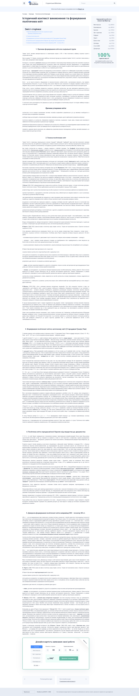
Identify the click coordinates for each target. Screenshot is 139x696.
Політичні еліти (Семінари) (42, 14)
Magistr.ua (81, 9)
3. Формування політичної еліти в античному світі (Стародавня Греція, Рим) (46, 38)
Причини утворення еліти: (35, 33)
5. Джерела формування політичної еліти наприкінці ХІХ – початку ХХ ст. (45, 42)
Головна (24, 14)
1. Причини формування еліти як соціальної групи (39, 31)
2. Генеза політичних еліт (32, 36)
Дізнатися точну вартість (69, 658)
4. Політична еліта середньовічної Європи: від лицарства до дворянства (45, 40)
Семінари (31, 14)
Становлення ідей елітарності (67, 681)
